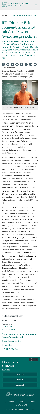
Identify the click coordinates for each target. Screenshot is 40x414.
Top (35, 360)
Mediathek (20, 374)
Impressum (9, 401)
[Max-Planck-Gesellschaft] (10, 395)
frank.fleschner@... (10, 329)
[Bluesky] (17, 64)
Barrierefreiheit (21, 404)
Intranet (20, 380)
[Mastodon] (21, 64)
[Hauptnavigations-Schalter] (36, 5)
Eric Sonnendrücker (12, 341)
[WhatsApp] (26, 64)
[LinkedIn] (8, 64)
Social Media (8, 366)
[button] (36, 102)
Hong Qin (8, 345)
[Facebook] (3, 64)
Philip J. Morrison (11, 349)
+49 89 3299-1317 (10, 327)
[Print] (35, 64)
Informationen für (11, 362)
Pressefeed (20, 385)
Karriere (6, 370)
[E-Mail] (30, 64)
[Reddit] (12, 64)
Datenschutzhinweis (27, 401)
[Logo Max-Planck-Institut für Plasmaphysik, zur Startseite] (16, 4)
